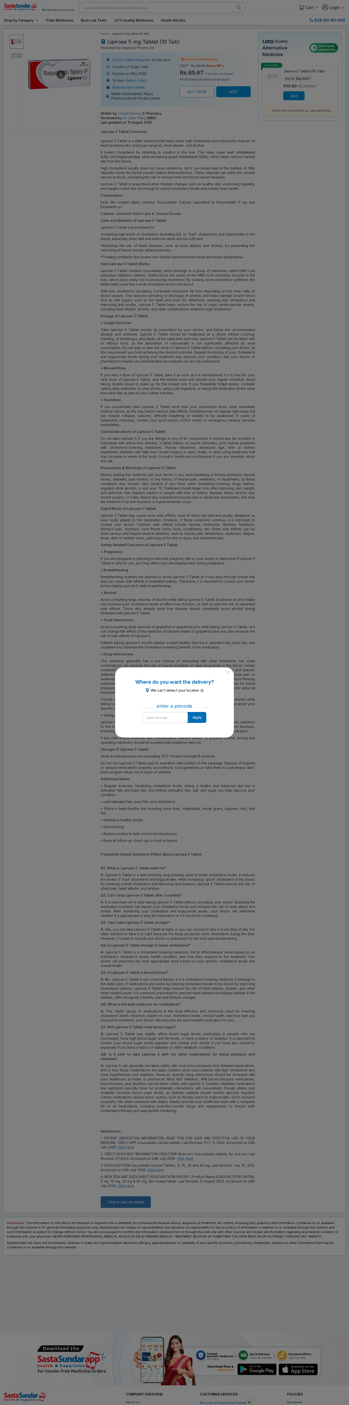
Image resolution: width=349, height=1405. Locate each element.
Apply (197, 717)
